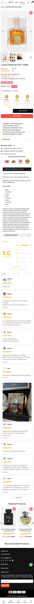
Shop (6, 104)
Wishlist (25, 602)
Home (2, 7)
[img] (5, 71)
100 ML (14, 86)
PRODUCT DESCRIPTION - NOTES (14, 169)
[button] (31, 2)
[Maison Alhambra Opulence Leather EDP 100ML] (8, 517)
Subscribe (5, 585)
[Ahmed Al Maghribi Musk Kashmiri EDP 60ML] (25, 517)
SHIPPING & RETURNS (10, 235)
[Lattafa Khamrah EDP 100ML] (12, 57)
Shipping (10, 78)
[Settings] (28, 2)
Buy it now (17, 116)
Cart (31, 602)
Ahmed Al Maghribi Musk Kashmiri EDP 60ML (25, 530)
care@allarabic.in (5, 554)
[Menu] (1, 2)
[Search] (4, 2)
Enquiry (16, 91)
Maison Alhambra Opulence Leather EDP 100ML (8, 530)
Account (18, 602)
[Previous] (3, 31)
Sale (31, 12)
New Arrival (10, 602)
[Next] (30, 31)
